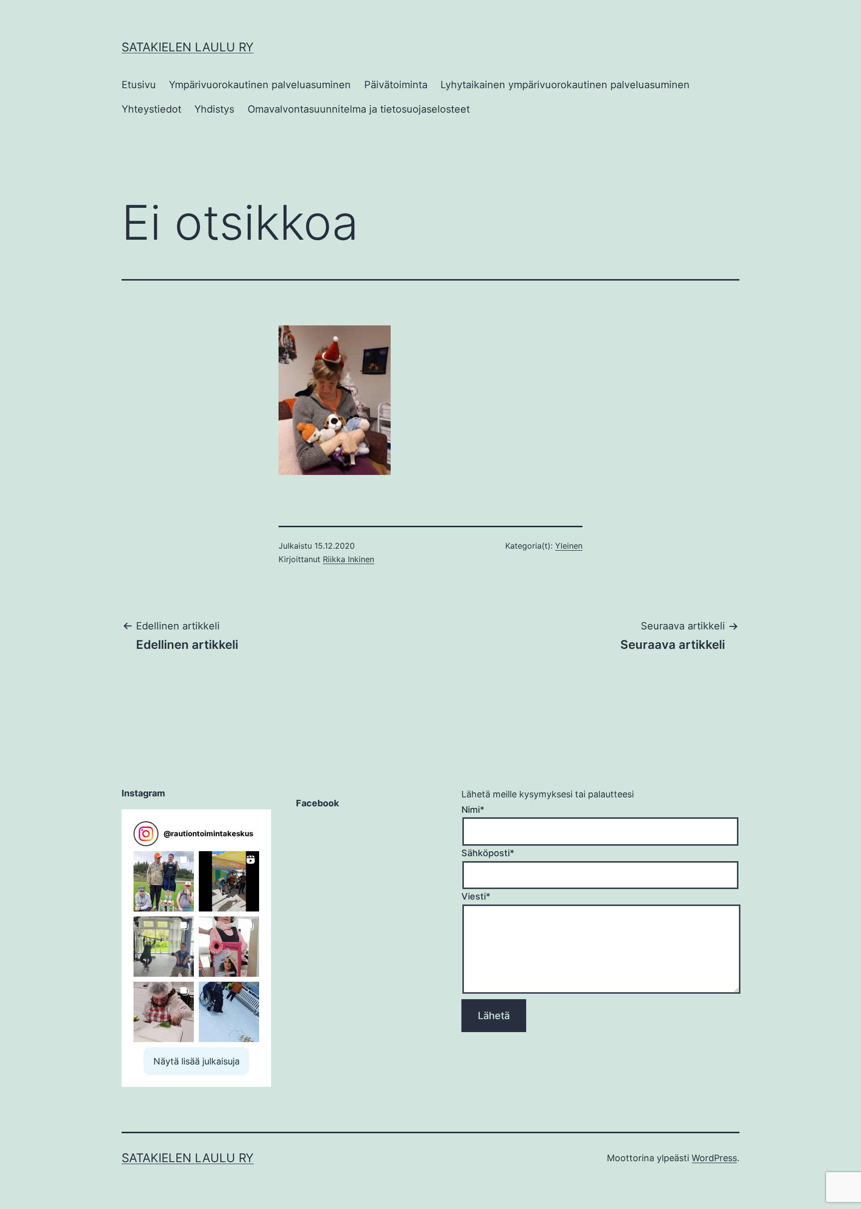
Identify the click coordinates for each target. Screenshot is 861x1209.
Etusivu (139, 85)
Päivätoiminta (396, 85)
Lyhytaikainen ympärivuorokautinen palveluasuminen (565, 85)
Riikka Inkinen (348, 559)
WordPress (714, 1158)
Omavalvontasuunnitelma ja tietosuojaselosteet (359, 109)
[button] (164, 881)
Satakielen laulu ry (188, 47)
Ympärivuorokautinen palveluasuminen (260, 85)
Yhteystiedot (151, 109)
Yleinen (568, 546)
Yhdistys (214, 109)
